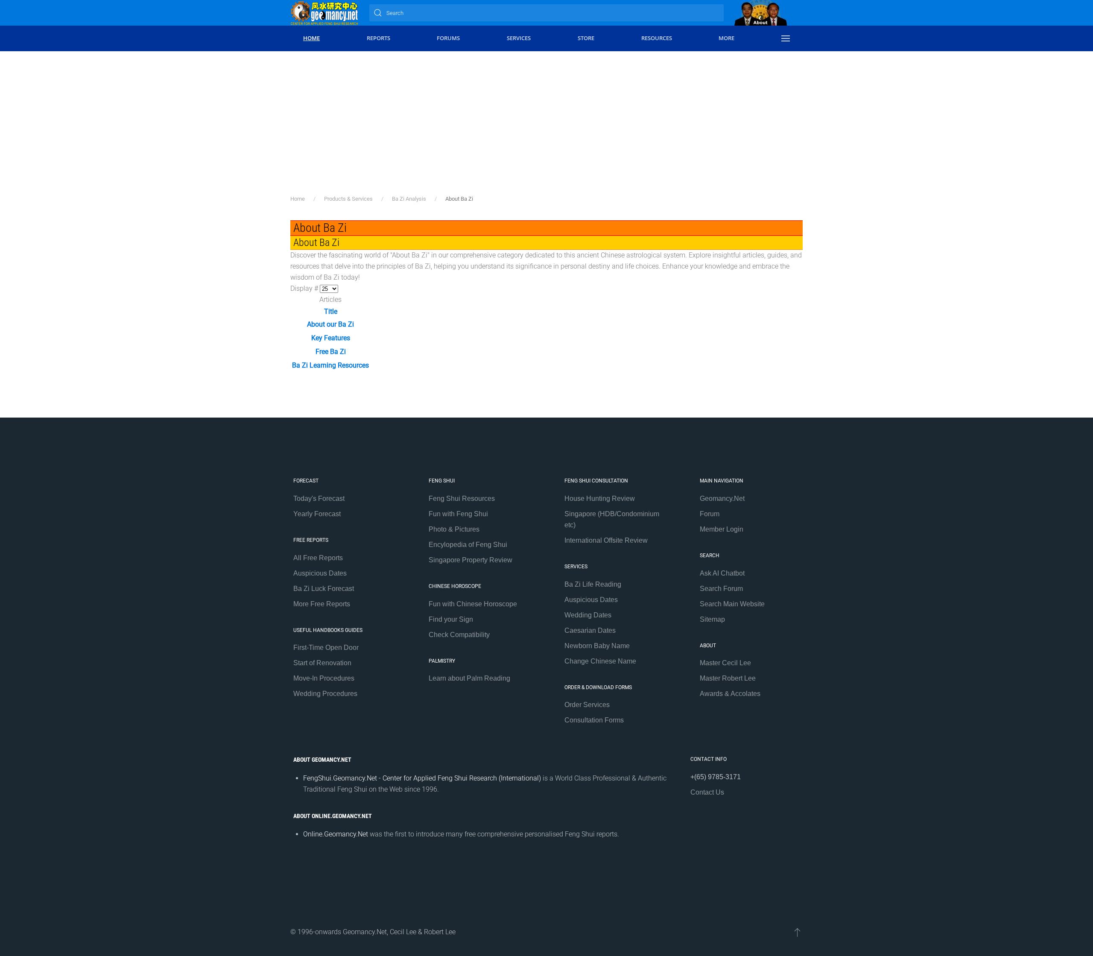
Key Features (330, 338)
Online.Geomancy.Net (335, 834)
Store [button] (586, 38)
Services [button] (519, 38)
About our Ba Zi (330, 324)
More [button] (726, 38)
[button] (786, 38)
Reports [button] (378, 38)
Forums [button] (448, 38)
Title (330, 311)
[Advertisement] (546, 130)
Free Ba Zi (331, 352)
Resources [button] (656, 38)
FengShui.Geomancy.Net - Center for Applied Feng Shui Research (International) (422, 778)
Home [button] (311, 38)
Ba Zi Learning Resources (330, 365)
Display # (305, 288)
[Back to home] (324, 13)
